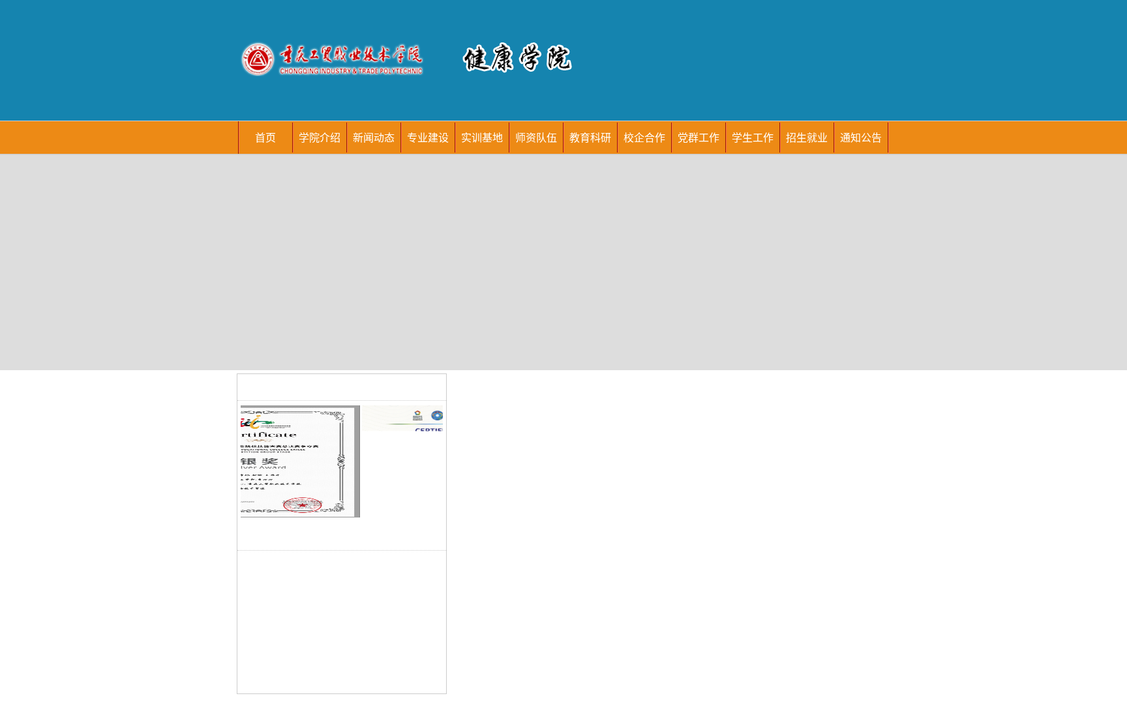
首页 (265, 137)
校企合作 (644, 137)
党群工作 (698, 137)
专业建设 (428, 137)
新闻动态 (374, 137)
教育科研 (590, 137)
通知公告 (861, 137)
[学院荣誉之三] (284, 460)
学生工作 (753, 137)
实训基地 (482, 137)
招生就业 (807, 137)
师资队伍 (536, 137)
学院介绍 (319, 137)
